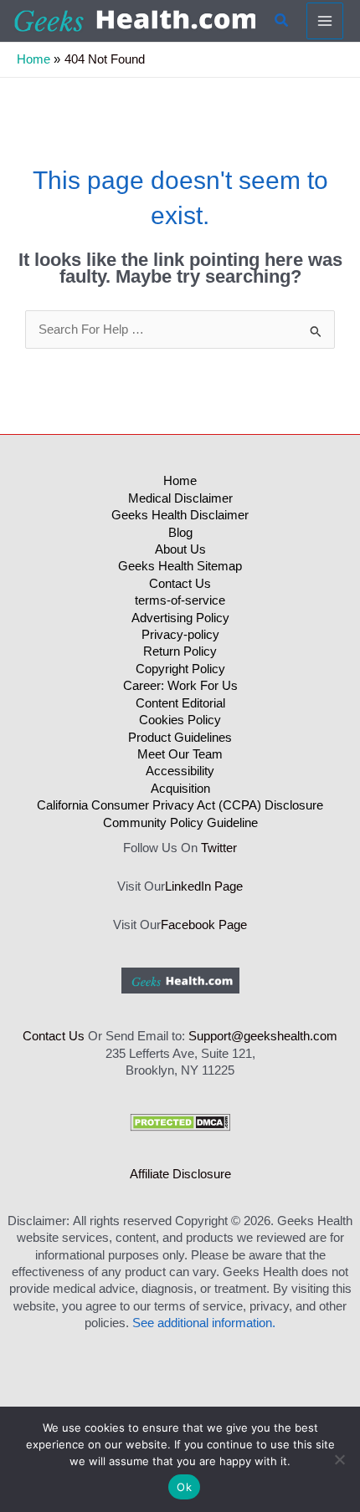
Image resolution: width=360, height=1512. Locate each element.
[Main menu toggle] (324, 21)
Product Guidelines (180, 737)
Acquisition (180, 788)
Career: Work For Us (180, 685)
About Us (180, 549)
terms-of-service (180, 600)
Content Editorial (180, 703)
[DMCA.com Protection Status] (180, 1121)
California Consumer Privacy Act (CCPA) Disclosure (180, 805)
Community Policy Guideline (180, 823)
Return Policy (180, 651)
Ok (184, 1487)
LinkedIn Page (204, 886)
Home (180, 481)
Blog (180, 532)
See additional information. (203, 1323)
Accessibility (180, 771)
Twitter (219, 848)
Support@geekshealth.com (262, 1036)
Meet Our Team (180, 754)
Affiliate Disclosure (180, 1174)
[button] (282, 21)
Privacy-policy (180, 634)
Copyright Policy (180, 669)
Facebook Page (204, 925)
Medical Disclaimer (180, 498)
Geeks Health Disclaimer (180, 515)
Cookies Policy (180, 720)
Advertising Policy (180, 618)
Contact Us (180, 583)
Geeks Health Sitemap (180, 566)
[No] (339, 1459)
